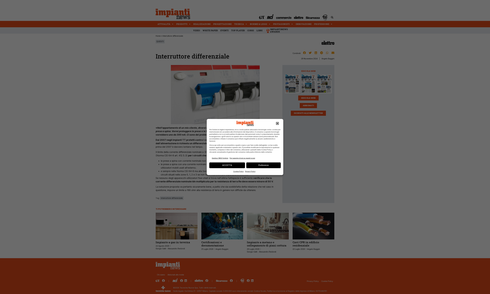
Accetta (227, 165)
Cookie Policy (238, 171)
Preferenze (263, 165)
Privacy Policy (250, 171)
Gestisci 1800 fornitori (220, 158)
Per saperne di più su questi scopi (242, 158)
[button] (277, 123)
